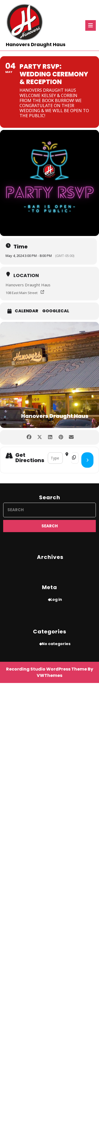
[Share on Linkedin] (50, 437)
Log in (56, 599)
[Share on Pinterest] (60, 437)
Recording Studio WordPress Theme (46, 669)
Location (26, 275)
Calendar (26, 311)
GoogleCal (55, 311)
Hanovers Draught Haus (35, 44)
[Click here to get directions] (87, 460)
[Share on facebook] (29, 437)
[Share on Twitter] (39, 437)
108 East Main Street (21, 292)
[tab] (90, 25)
